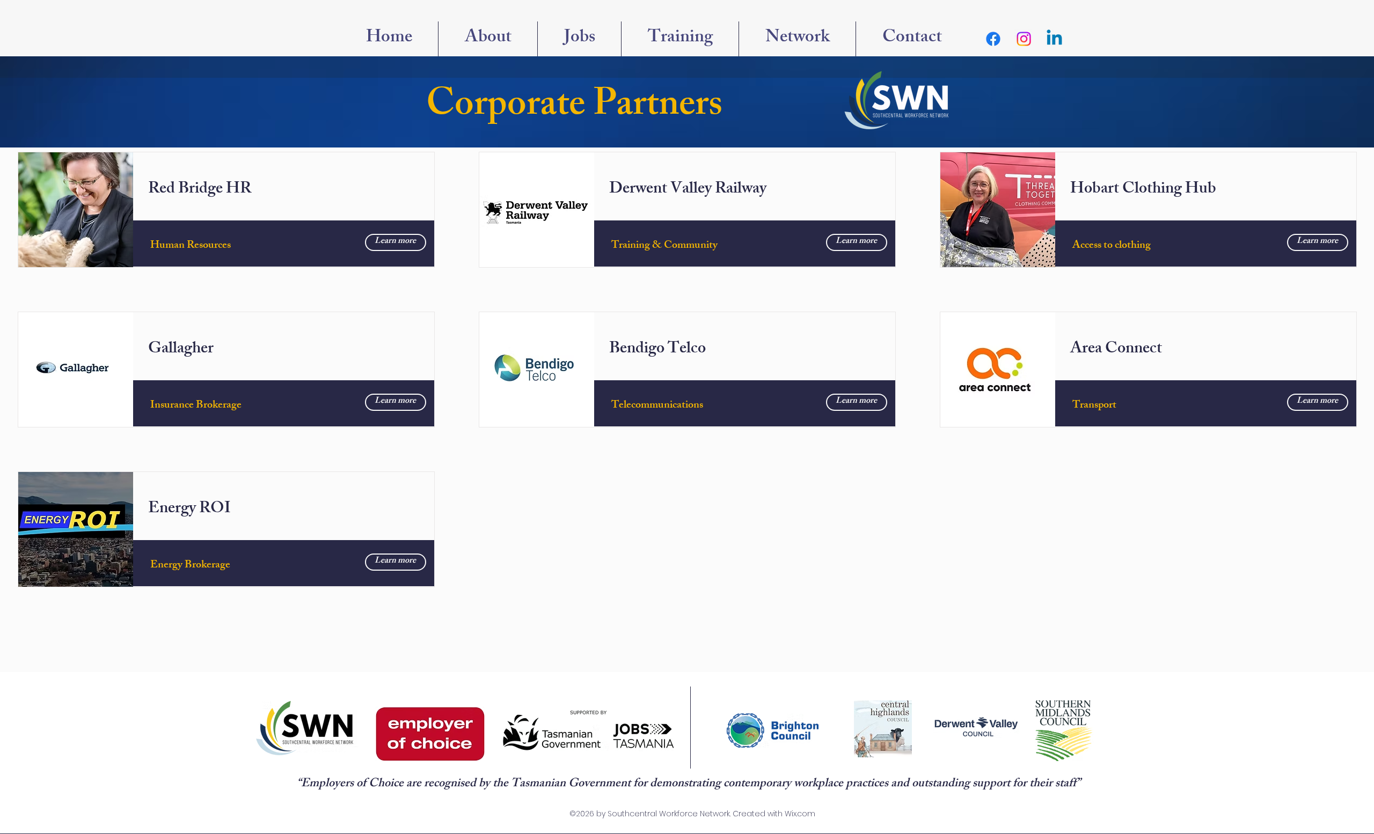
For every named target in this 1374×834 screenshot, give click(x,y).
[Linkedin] (1054, 38)
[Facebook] (993, 38)
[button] (797, 38)
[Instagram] (1023, 38)
